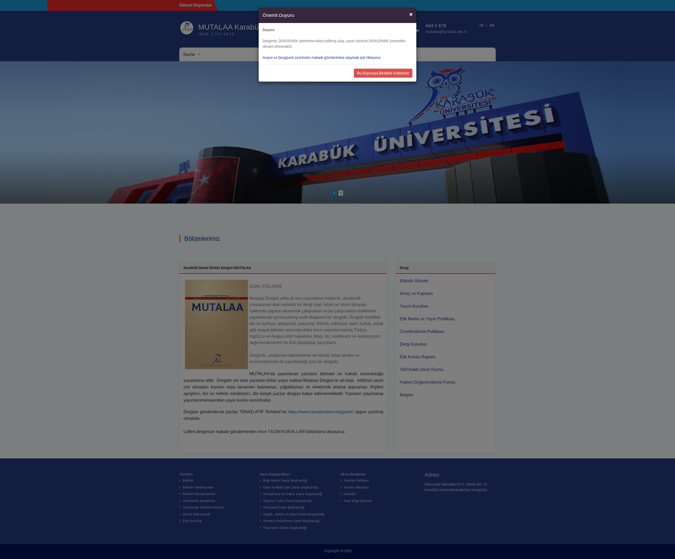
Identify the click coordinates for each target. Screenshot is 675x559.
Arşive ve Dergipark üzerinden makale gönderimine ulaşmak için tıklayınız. (322, 57)
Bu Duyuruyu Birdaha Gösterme (383, 73)
